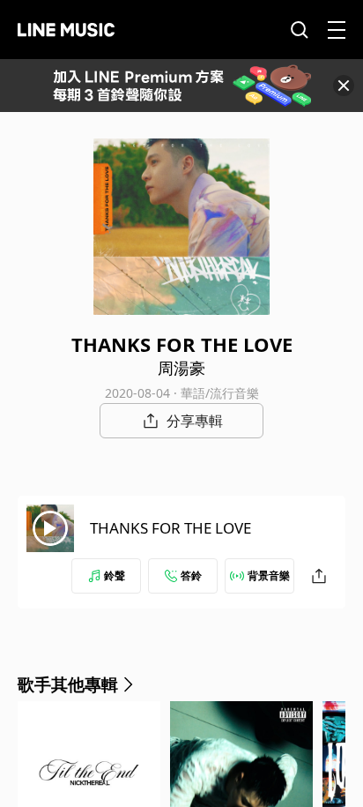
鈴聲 (114, 575)
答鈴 (191, 575)
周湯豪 (181, 367)
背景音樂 (269, 575)
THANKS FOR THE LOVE (170, 528)
